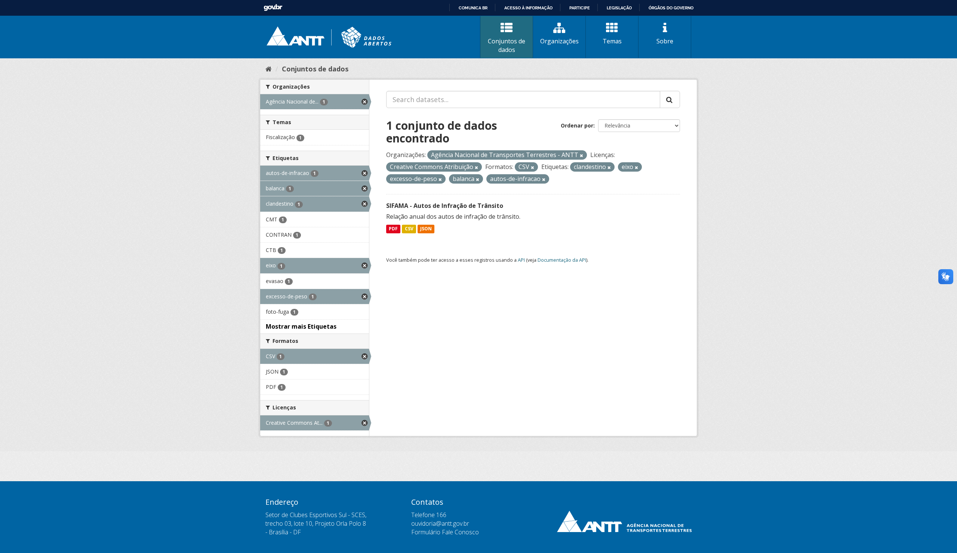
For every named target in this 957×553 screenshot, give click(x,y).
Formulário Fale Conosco (445, 532)
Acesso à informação (528, 7)
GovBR (273, 7)
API (521, 259)
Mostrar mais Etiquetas (301, 326)
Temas (612, 41)
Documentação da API (562, 259)
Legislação (619, 7)
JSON (426, 229)
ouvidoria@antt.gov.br (440, 523)
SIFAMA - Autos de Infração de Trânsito (444, 206)
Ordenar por (577, 125)
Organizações (559, 41)
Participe (579, 7)
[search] (670, 99)
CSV (409, 229)
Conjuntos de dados (506, 45)
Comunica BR (473, 7)
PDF (393, 229)
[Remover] (581, 155)
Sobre (664, 41)
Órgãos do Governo (671, 7)
